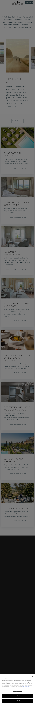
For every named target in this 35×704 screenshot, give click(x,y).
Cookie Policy (25, 686)
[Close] (33, 677)
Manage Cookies (17, 691)
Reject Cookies (17, 695)
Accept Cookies (17, 700)
